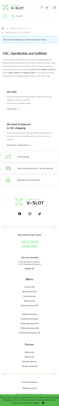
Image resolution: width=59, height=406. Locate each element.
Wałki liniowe (29, 300)
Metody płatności (29, 361)
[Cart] (54, 7)
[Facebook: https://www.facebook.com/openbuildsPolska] (19, 214)
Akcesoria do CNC (29, 291)
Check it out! (12, 109)
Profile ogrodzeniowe (30, 323)
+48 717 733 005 (29, 242)
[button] (4, 16)
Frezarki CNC (29, 287)
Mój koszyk (29, 356)
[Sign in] (42, 7)
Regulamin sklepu (29, 388)
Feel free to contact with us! (18, 145)
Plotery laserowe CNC (29, 305)
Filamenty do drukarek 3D (29, 332)
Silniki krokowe (29, 296)
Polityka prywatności (29, 382)
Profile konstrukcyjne (29, 318)
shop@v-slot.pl (29, 246)
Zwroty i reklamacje (30, 366)
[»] (27, 28)
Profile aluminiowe (29, 314)
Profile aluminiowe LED (29, 328)
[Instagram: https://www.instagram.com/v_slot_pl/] (29, 214)
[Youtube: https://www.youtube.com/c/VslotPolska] (39, 214)
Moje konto (29, 352)
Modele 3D (29, 268)
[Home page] (13, 7)
